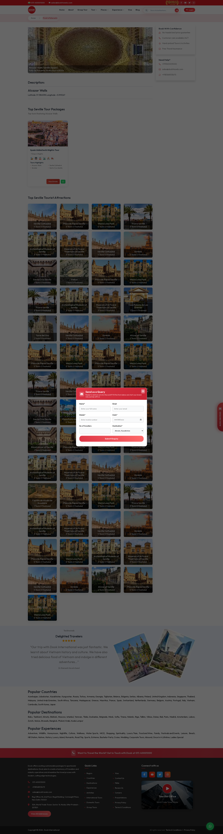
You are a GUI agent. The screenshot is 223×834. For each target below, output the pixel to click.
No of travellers (85, 426)
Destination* (117, 426)
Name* (82, 404)
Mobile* (82, 415)
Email (115, 404)
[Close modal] (143, 391)
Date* (115, 415)
